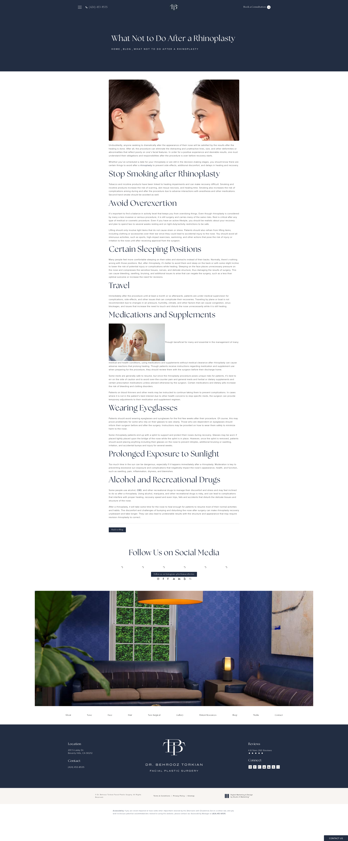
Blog (127, 49)
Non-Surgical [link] (154, 733)
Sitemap (191, 814)
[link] (96, 7)
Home (115, 49)
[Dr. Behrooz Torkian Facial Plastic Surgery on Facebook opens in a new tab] (163, 597)
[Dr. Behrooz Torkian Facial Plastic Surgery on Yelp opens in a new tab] (185, 597)
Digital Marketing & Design (241, 814)
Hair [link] (130, 733)
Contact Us (174, 698)
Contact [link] (279, 733)
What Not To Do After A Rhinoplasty (166, 49)
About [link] (68, 733)
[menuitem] (158, 597)
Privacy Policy (179, 814)
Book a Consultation (254, 7)
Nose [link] (89, 733)
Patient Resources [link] (208, 733)
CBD (139, 490)
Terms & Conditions (161, 814)
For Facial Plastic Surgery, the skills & (174, 674)
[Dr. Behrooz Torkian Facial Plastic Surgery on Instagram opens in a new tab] (158, 597)
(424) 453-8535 (219, 831)
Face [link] (110, 733)
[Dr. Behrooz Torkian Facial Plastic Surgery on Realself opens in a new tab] (190, 597)
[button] (80, 7)
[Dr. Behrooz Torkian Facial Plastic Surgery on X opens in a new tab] (169, 597)
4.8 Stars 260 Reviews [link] (260, 768)
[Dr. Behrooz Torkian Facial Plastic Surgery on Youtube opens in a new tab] (174, 597)
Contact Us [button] (336, 838)
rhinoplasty (146, 165)
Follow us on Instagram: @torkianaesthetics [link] (174, 592)
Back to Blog (117, 530)
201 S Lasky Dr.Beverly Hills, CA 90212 (80, 770)
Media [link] (256, 733)
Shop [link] (234, 733)
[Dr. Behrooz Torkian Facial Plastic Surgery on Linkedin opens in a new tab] (179, 597)
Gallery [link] (180, 733)
